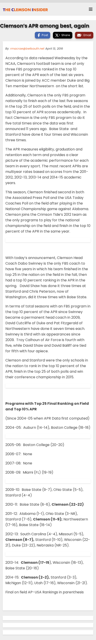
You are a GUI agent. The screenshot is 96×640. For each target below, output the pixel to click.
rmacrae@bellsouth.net (27, 48)
